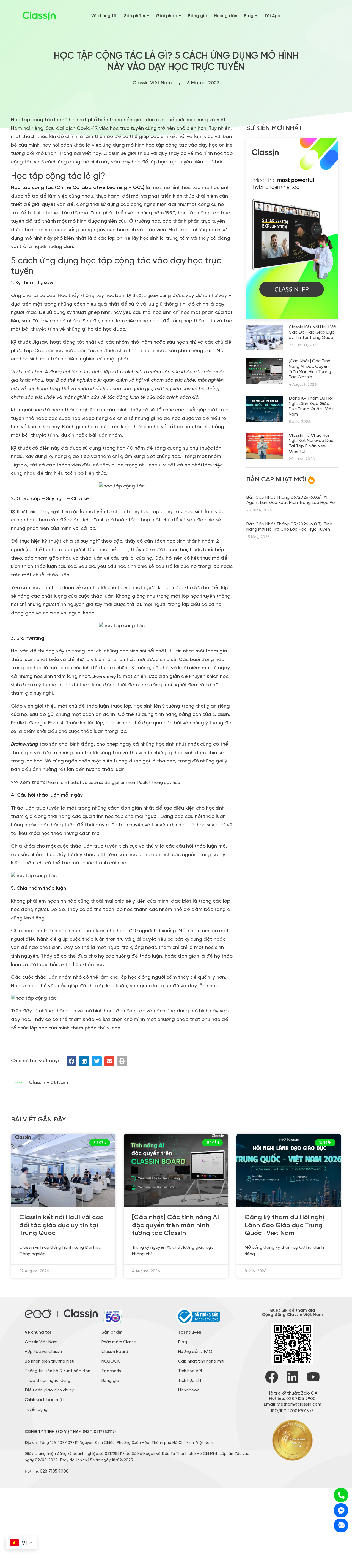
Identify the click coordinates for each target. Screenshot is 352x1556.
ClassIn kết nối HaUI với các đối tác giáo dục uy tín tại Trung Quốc (312, 332)
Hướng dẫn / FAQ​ (195, 1352)
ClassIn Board (114, 1352)
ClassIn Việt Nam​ (41, 1342)
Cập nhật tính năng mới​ (201, 1361)
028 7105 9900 (54, 1471)
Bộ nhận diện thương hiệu (49, 1361)
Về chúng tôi (104, 16)
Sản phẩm (134, 16)
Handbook (188, 1390)
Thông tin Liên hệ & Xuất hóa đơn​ (57, 1371)
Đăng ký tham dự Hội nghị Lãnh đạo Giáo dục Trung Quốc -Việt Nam (284, 1225)
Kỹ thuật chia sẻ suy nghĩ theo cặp (45, 512)
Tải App (272, 16)
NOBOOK (110, 1361)
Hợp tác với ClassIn (43, 1352)
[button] (71, 1061)
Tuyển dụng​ (36, 1409)
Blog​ (182, 1342)
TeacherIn (111, 1371)
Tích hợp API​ (190, 1371)
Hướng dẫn (225, 16)
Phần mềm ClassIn (119, 1342)
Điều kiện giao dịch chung (50, 1390)
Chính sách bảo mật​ (44, 1400)
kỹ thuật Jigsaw (142, 296)
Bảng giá (197, 16)
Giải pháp (166, 16)
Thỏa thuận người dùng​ (47, 1381)
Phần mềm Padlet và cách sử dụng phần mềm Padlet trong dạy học (113, 783)
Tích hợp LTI (189, 1381)
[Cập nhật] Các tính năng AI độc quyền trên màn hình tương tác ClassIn (175, 1225)
